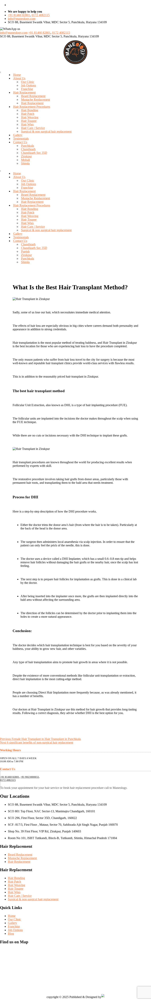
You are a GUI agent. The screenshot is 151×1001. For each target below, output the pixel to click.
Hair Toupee (29, 121)
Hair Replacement (24, 92)
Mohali (25, 160)
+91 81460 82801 (19, 15)
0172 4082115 (41, 15)
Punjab (25, 251)
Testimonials (21, 138)
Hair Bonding (29, 110)
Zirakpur (26, 156)
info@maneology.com (21, 18)
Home (17, 74)
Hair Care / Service (33, 128)
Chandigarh (28, 149)
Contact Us (20, 142)
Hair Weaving (29, 117)
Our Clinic (27, 82)
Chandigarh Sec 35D (34, 152)
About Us (19, 78)
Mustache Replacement (35, 99)
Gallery (17, 135)
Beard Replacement (33, 96)
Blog (11, 933)
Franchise (27, 89)
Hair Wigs (27, 124)
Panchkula (27, 145)
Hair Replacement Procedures (31, 106)
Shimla (25, 163)
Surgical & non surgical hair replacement (46, 131)
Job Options (28, 85)
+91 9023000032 (29, 776)
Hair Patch (27, 113)
